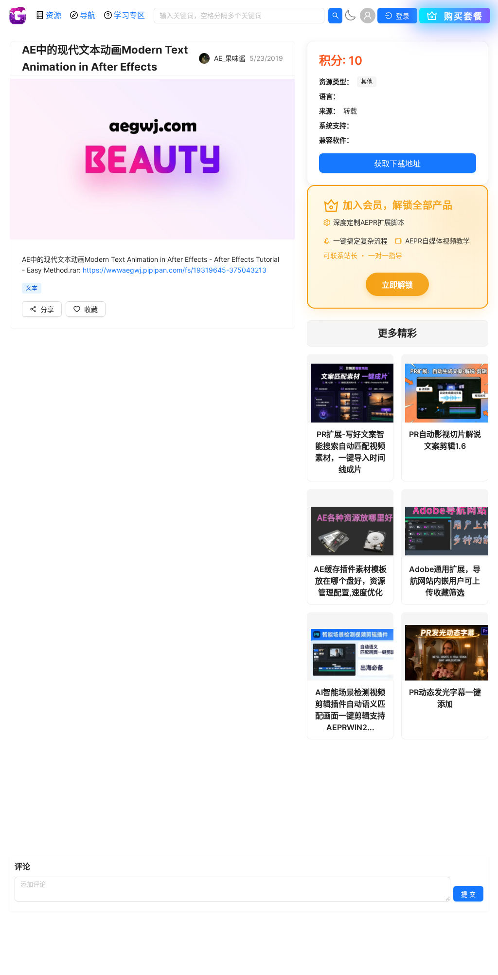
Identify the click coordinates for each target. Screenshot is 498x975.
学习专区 (129, 15)
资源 (53, 15)
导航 (87, 15)
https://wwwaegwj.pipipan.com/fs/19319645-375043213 (175, 270)
